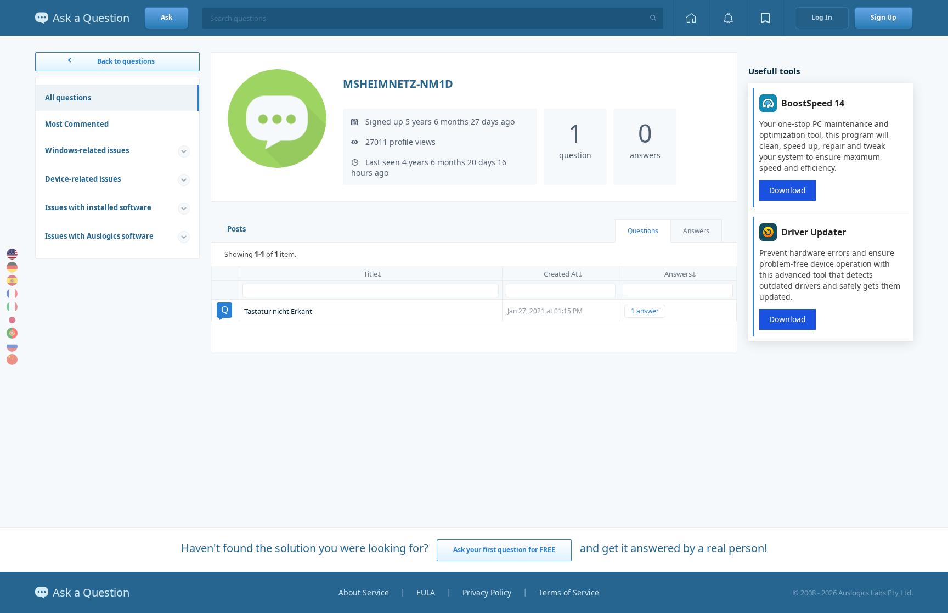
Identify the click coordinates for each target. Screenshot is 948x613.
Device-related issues (83, 179)
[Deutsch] (12, 267)
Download (787, 190)
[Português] (12, 333)
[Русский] (12, 346)
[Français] (12, 293)
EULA (425, 592)
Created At (561, 274)
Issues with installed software (98, 207)
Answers (696, 230)
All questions (68, 98)
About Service (363, 592)
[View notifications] (728, 18)
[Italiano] (12, 306)
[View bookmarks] (765, 18)
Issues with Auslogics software (99, 236)
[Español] (12, 280)
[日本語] (12, 319)
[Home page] (691, 18)
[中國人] (12, 359)
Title (370, 274)
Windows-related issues (87, 150)
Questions (643, 230)
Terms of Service (569, 592)
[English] (12, 254)
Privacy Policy (486, 592)
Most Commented (77, 124)
